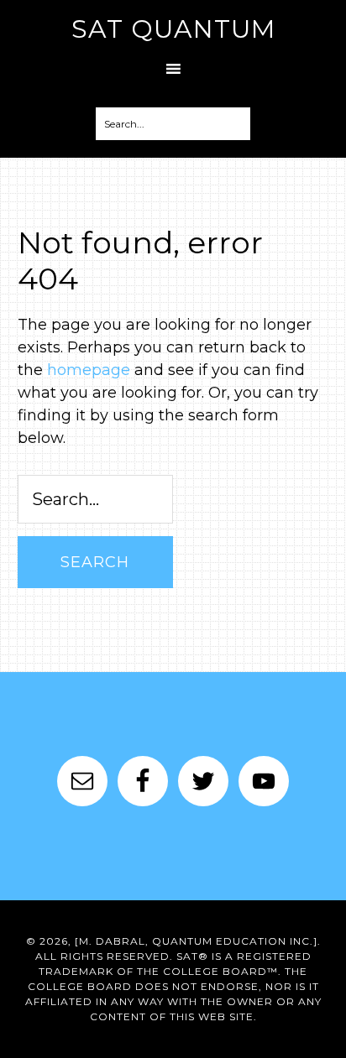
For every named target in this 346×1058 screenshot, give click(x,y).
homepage (88, 370)
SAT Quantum (173, 28)
